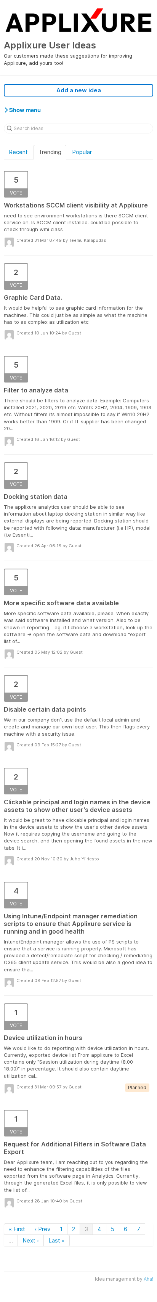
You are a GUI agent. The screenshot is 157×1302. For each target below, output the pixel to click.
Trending (49, 152)
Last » (56, 1240)
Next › (30, 1240)
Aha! (148, 1279)
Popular (82, 152)
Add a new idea (78, 90)
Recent (18, 152)
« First (17, 1229)
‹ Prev (42, 1229)
